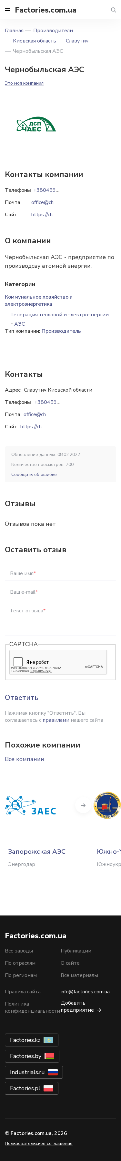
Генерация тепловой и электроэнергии (60, 314)
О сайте (70, 963)
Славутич (77, 40)
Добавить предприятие (77, 1006)
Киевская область (34, 40)
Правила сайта (23, 991)
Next (83, 805)
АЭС (19, 324)
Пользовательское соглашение (39, 1143)
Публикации (76, 950)
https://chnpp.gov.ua (42, 426)
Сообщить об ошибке (34, 474)
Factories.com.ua (45, 10)
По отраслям (20, 963)
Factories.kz (25, 1040)
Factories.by (25, 1056)
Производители (53, 30)
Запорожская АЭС (37, 851)
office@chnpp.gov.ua (46, 414)
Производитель (61, 331)
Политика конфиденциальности (32, 1007)
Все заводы (19, 950)
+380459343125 (55, 402)
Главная (14, 30)
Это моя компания (24, 83)
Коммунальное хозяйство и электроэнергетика (39, 300)
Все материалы (79, 975)
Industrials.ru (27, 1072)
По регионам (21, 975)
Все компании (24, 759)
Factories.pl (25, 1088)
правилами (56, 720)
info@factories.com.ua (85, 991)
